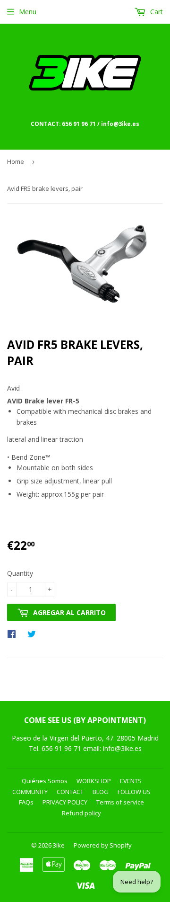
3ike (59, 845)
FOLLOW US (134, 791)
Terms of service (120, 802)
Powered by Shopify (103, 845)
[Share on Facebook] (14, 633)
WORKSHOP (93, 781)
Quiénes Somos (45, 781)
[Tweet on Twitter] (34, 633)
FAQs (26, 802)
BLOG (101, 791)
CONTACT (70, 791)
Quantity (20, 573)
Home (15, 161)
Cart (155, 11)
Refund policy (81, 813)
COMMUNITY (30, 791)
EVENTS (131, 781)
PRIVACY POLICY (64, 802)
